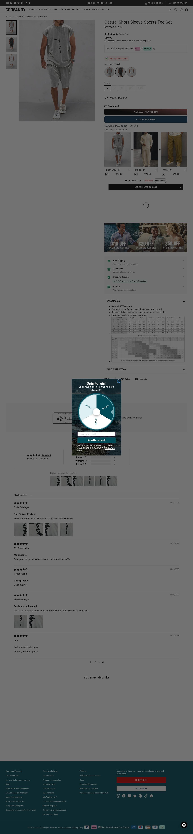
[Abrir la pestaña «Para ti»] (184, 825)
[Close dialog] (118, 381)
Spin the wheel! (96, 440)
